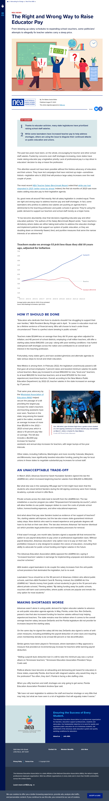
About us (56, 736)
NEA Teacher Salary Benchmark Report (50, 185)
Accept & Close (94, 795)
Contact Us (52, 749)
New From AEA (30, 1)
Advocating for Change (17, 1)
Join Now (84, 749)
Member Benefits (67, 749)
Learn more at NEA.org (22, 785)
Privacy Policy (17, 761)
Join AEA (66, 736)
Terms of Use (29, 761)
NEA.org (62, 105)
